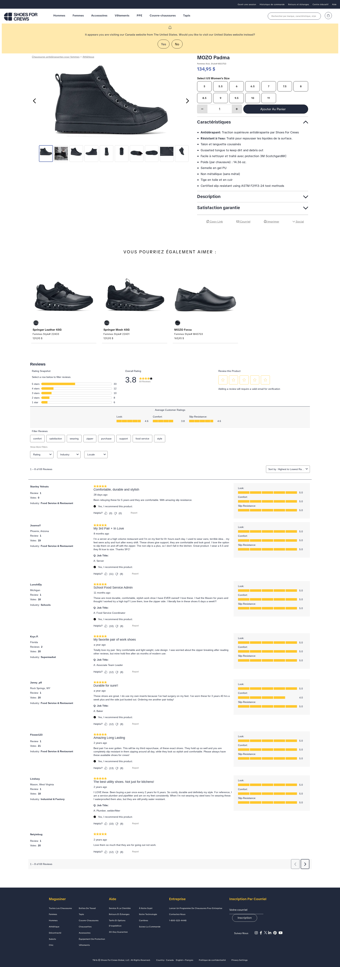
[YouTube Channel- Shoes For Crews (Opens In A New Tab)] (281, 933)
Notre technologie (148, 914)
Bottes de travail (87, 908)
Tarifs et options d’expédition (117, 923)
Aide (334, 4)
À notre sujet (145, 908)
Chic (51, 945)
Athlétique (88, 56)
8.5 (204, 98)
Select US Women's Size (213, 78)
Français (189, 960)
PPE (139, 15)
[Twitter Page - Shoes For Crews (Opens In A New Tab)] (266, 933)
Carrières (143, 920)
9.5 (237, 98)
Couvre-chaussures (163, 15)
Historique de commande (272, 4)
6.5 (253, 86)
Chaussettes (85, 926)
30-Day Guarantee (118, 932)
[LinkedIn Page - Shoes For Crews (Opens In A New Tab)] (270, 933)
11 (268, 98)
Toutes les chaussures (60, 908)
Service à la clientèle (120, 908)
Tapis (186, 15)
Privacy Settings (239, 960)
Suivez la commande (149, 926)
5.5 (221, 86)
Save (304, 231)
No (177, 44)
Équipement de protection (92, 939)
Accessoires (99, 15)
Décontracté (55, 932)
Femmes (78, 15)
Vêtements (122, 15)
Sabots (52, 939)
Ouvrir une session (247, 4)
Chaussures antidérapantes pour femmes (56, 56)
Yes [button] (163, 44)
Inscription (245, 918)
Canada (170, 960)
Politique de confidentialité (212, 960)
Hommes (59, 15)
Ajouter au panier (273, 109)
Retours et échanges (298, 4)
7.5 (285, 86)
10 (252, 98)
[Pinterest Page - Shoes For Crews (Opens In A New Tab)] (276, 933)
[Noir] (36, 323)
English (179, 960)
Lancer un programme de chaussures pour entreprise (195, 908)
